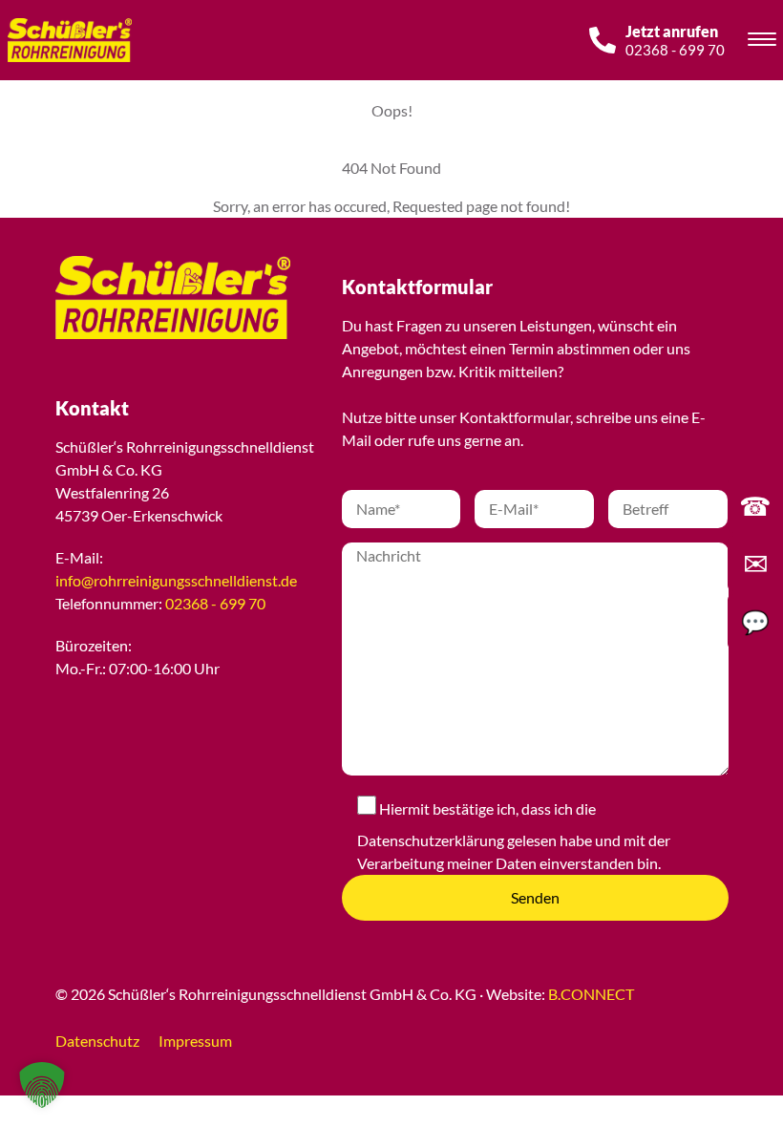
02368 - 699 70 (215, 603)
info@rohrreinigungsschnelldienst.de (176, 580)
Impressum (195, 1040)
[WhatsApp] (755, 621)
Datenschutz (97, 1040)
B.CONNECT (591, 994)
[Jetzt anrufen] (755, 505)
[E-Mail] (755, 563)
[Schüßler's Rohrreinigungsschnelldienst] (150, 297)
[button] (42, 1085)
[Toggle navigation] (762, 42)
